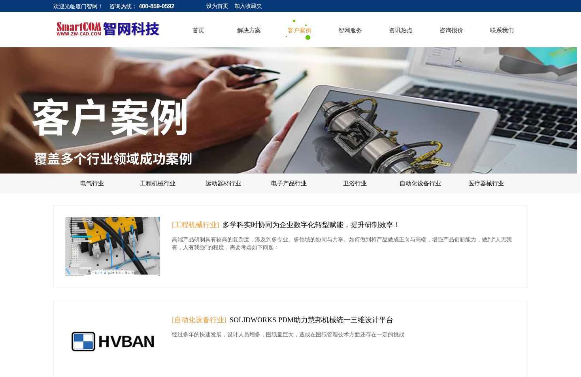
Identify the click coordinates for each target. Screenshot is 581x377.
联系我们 (502, 30)
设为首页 (217, 6)
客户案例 (299, 30)
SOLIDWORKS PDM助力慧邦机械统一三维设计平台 (311, 320)
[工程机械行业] (195, 225)
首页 (198, 30)
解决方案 (249, 30)
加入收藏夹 (248, 6)
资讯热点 (401, 30)
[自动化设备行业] (199, 320)
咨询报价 (451, 30)
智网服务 (350, 30)
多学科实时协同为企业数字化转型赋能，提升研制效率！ (311, 225)
